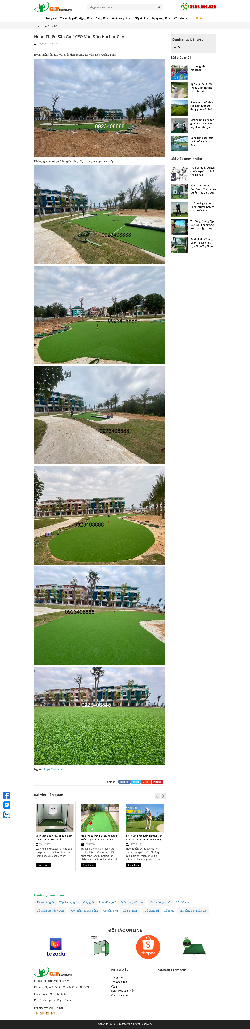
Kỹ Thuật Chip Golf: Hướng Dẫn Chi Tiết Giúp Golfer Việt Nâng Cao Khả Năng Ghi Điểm (99, 839)
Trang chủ (51, 18)
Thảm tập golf (68, 18)
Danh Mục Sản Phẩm (123, 990)
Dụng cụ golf (159, 18)
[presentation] (157, 796)
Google (146, 782)
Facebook (124, 782)
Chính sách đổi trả (121, 995)
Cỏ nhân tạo (181, 18)
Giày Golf (139, 18)
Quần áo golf (119, 18)
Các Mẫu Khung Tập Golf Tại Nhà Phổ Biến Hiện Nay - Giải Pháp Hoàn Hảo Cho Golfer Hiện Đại (145, 839)
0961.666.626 (203, 6)
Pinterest (157, 782)
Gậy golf (84, 18)
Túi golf (100, 18)
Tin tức (200, 18)
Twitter (136, 782)
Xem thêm (43, 864)
